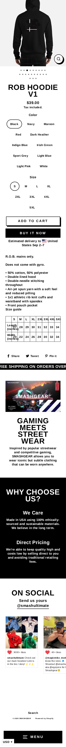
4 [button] (31, 71)
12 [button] (26, 75)
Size (33, 177)
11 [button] (23, 75)
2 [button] (24, 71)
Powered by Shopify (44, 718)
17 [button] (41, 75)
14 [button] (32, 75)
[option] (33, 33)
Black (14, 124)
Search (33, 712)
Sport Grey (20, 155)
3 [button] (27, 70)
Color (33, 115)
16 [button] (38, 75)
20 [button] (30, 79)
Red (18, 134)
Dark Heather (39, 134)
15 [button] (35, 75)
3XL (32, 196)
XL (49, 186)
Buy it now (33, 233)
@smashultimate (33, 605)
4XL (46, 196)
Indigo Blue (20, 145)
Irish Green (45, 145)
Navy (31, 124)
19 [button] (46, 75)
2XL (18, 196)
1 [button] (21, 71)
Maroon (49, 124)
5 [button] (33, 71)
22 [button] (36, 79)
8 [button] (42, 71)
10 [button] (20, 75)
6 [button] (36, 71)
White (44, 166)
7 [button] (39, 71)
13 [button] (29, 75)
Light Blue (44, 155)
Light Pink (24, 166)
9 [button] (45, 71)
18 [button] (44, 75)
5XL (32, 207)
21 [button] (33, 79)
